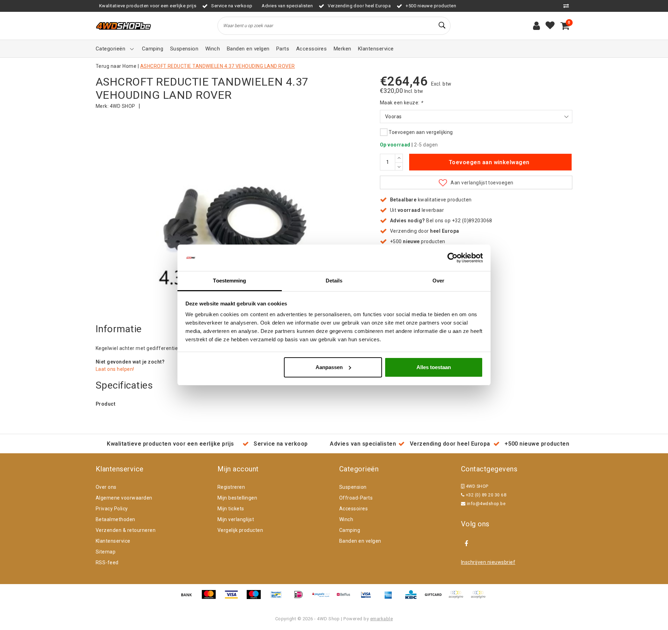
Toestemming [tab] (229, 281)
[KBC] (413, 598)
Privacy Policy (112, 508)
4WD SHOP (122, 106)
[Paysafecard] (323, 598)
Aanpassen (329, 367)
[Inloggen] (536, 26)
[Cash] (435, 598)
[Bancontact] (279, 598)
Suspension (353, 487)
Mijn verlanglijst (235, 519)
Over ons (106, 487)
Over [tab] (438, 281)
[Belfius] (346, 598)
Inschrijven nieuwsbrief (488, 562)
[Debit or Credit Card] (479, 598)
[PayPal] (458, 598)
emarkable (381, 618)
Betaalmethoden (115, 519)
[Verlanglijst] (550, 26)
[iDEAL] (301, 598)
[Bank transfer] (189, 598)
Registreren (231, 487)
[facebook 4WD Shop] (466, 544)
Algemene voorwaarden (124, 498)
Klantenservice (113, 541)
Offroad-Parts (356, 498)
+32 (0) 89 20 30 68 (485, 494)
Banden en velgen (360, 541)
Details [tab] (334, 281)
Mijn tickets (230, 508)
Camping (349, 530)
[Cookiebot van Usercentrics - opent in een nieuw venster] (452, 258)
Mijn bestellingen (237, 498)
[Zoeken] (442, 25)
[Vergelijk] (567, 5)
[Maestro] (256, 598)
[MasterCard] (211, 598)
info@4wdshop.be (486, 503)
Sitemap (106, 552)
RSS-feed (107, 562)
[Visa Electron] (368, 598)
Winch (346, 519)
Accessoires (353, 508)
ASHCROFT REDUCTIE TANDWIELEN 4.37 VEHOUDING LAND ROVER (217, 66)
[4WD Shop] (123, 26)
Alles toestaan (433, 367)
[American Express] (391, 598)
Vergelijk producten (240, 530)
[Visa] (234, 598)
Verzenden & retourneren (126, 530)
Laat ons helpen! (115, 369)
